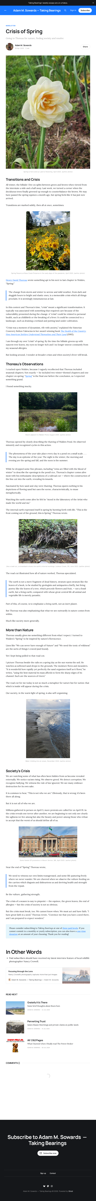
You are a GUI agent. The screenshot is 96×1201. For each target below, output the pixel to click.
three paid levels (70, 928)
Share (85, 47)
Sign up (43, 1173)
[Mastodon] (48, 1186)
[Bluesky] (44, 1186)
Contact (53, 1173)
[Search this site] (65, 10)
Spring (28, 376)
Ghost (70, 1191)
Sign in (73, 10)
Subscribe (85, 10)
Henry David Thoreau (16, 280)
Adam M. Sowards (23, 45)
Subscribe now (49, 1153)
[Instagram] (52, 1186)
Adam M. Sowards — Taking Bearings (37, 10)
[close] (93, 3)
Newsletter (10, 26)
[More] (5, 10)
